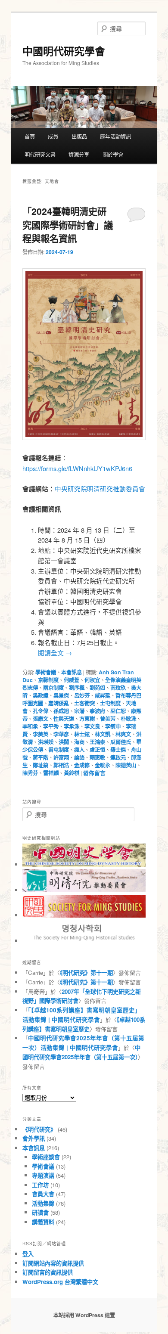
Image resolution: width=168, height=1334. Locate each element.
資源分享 (78, 154)
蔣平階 (40, 757)
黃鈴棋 (71, 773)
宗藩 (79, 711)
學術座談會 (46, 1157)
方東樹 (87, 719)
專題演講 (43, 1175)
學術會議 (45, 672)
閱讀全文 (55, 652)
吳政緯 (40, 695)
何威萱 (71, 680)
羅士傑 (118, 750)
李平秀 (51, 726)
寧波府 (97, 711)
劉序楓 (76, 688)
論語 (79, 757)
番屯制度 (58, 750)
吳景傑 (61, 695)
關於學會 (113, 154)
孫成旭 (61, 711)
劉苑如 (97, 688)
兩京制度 (53, 688)
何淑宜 (92, 680)
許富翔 (61, 757)
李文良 (92, 726)
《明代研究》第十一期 (86, 972)
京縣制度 (48, 680)
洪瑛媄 (45, 742)
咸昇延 (102, 695)
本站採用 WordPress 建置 (84, 1315)
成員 (53, 136)
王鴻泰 (97, 742)
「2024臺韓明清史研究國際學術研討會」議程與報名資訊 (67, 225)
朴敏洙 (128, 719)
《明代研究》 (39, 1129)
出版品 (79, 136)
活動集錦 (43, 1203)
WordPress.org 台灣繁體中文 (60, 1282)
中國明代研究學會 (63, 50)
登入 (28, 1254)
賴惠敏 (97, 757)
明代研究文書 (40, 154)
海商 (79, 742)
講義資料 (43, 1222)
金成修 (82, 765)
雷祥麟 (51, 773)
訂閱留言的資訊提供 (47, 1272)
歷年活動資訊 (115, 136)
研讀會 (40, 1212)
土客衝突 (84, 703)
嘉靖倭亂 (58, 703)
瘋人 (79, 750)
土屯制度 (110, 703)
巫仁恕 (118, 711)
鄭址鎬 (40, 765)
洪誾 (64, 742)
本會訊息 (71, 672)
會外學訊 (33, 1138)
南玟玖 (118, 688)
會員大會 (43, 1194)
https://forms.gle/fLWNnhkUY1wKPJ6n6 (77, 468)
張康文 (40, 719)
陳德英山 (125, 765)
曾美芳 (107, 719)
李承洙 (71, 726)
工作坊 (40, 1185)
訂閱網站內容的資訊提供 (53, 1263)
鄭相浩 (61, 765)
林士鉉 (82, 734)
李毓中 (113, 726)
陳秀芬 (30, 773)
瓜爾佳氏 (120, 742)
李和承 (30, 726)
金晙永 (102, 765)
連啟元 (118, 757)
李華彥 (61, 734)
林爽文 (123, 734)
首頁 (30, 136)
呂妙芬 (82, 695)
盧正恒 (97, 750)
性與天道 (63, 719)
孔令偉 (40, 711)
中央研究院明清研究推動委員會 (100, 488)
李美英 (40, 734)
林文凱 (102, 734)
